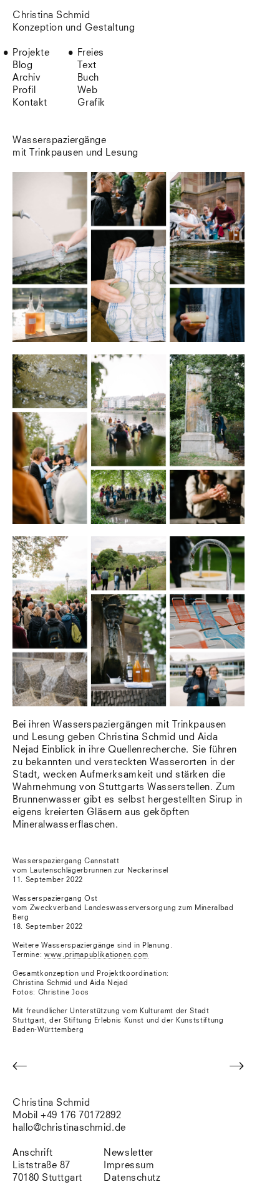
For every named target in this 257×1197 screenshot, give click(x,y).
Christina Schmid (51, 1103)
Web (87, 90)
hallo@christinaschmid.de (69, 1128)
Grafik (91, 103)
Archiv (26, 78)
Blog (22, 65)
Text (87, 65)
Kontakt (29, 103)
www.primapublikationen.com (96, 954)
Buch (88, 78)
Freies (90, 53)
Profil (24, 90)
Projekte (30, 53)
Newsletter (128, 1153)
